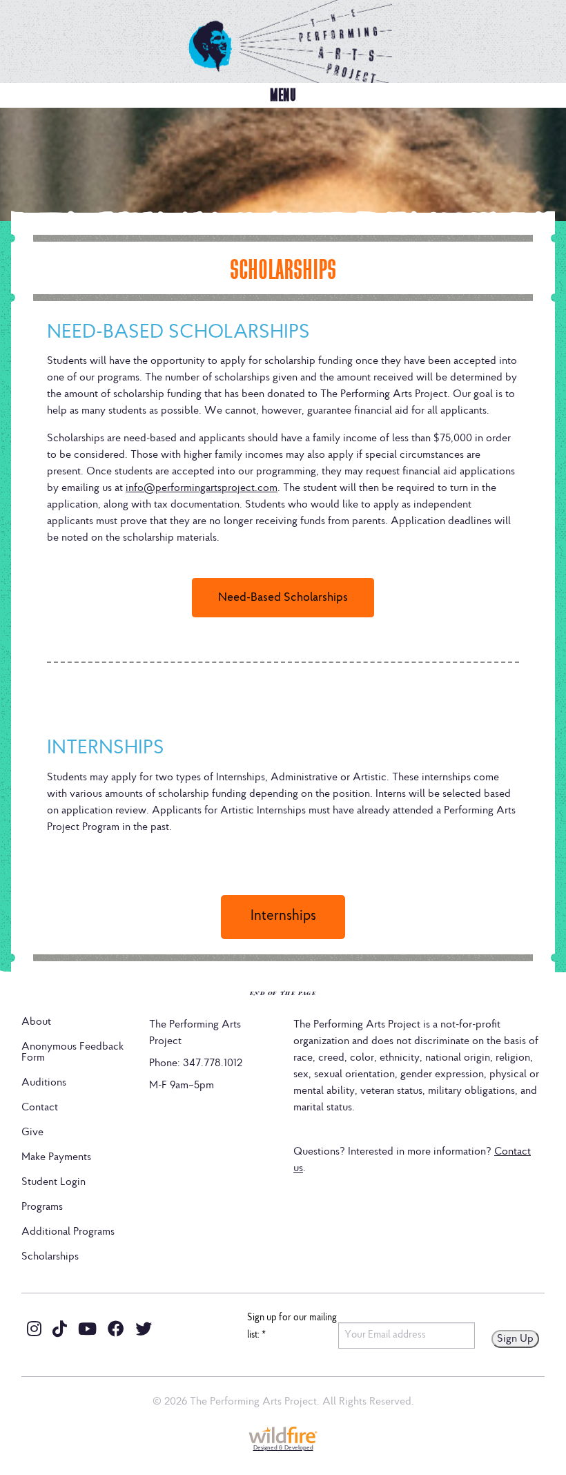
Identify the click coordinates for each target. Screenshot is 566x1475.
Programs (42, 1207)
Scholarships (50, 1256)
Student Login (53, 1182)
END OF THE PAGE (283, 992)
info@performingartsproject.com (201, 488)
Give (32, 1132)
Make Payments (56, 1157)
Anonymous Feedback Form (72, 1052)
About (36, 1022)
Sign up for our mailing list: (292, 1326)
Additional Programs (68, 1231)
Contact (39, 1107)
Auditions (43, 1082)
